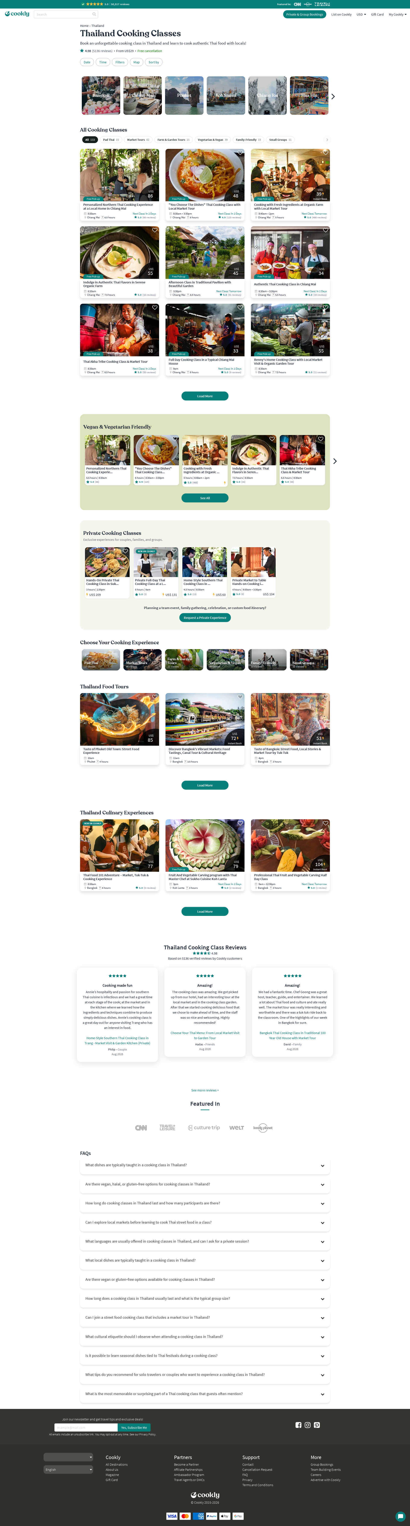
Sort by (154, 62)
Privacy (247, 1480)
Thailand (97, 25)
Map (136, 62)
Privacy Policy (147, 1434)
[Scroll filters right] (327, 140)
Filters (120, 62)
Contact (247, 1464)
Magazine (112, 1474)
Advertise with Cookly (325, 1480)
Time (103, 62)
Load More (205, 396)
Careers (316, 1474)
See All (205, 498)
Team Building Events (326, 1469)
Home (84, 25)
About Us (112, 1469)
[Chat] (400, 1516)
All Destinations (116, 1464)
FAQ (245, 1474)
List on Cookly (341, 14)
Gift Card (377, 14)
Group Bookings (322, 1464)
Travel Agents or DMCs (189, 1480)
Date (87, 62)
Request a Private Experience (205, 617)
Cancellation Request (257, 1469)
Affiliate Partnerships (188, 1469)
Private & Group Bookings (304, 14)
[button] (105, 4)
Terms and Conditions (257, 1485)
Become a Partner (186, 1464)
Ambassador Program (189, 1474)
